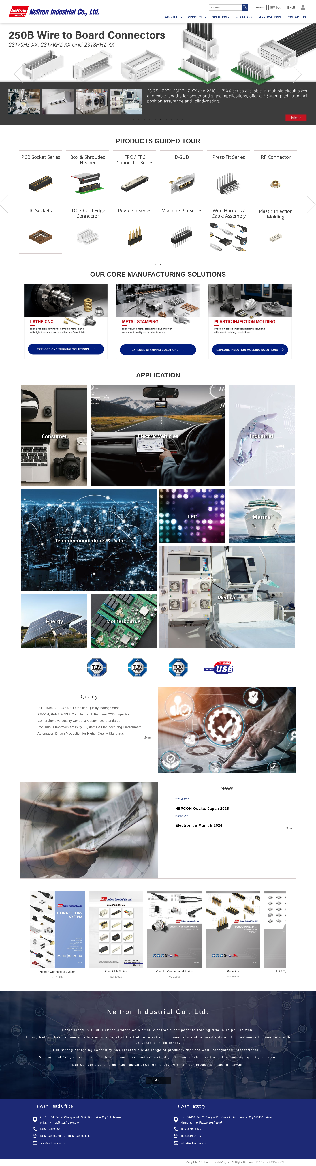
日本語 (291, 7)
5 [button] (155, 120)
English (260, 7)
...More (147, 737)
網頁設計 (260, 1162)
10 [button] (183, 120)
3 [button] (144, 120)
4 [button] (150, 120)
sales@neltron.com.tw (52, 1143)
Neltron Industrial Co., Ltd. (54, 11)
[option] (158, 74)
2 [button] (139, 120)
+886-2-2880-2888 (79, 1136)
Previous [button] (19, 74)
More (158, 1080)
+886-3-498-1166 (191, 1136)
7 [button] (166, 120)
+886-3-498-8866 (191, 1128)
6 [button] (161, 120)
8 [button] (172, 120)
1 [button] (133, 120)
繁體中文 (275, 7)
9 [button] (177, 120)
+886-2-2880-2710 (51, 1136)
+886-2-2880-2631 (51, 1128)
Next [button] (296, 74)
